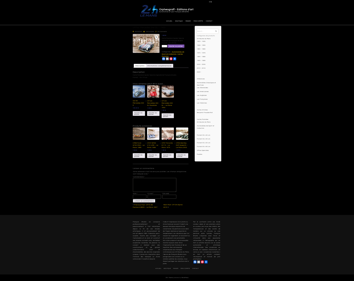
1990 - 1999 (201, 60)
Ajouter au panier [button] (138, 113)
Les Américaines (203, 91)
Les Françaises (202, 99)
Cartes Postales (202, 119)
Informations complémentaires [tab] (159, 66)
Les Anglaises (202, 95)
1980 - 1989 (201, 56)
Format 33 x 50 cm (203, 139)
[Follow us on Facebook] (209, 1)
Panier (188, 21)
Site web (165, 193)
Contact (209, 21)
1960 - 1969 (201, 49)
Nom (135, 193)
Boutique (179, 21)
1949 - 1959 (201, 45)
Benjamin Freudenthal (205, 112)
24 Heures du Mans (204, 38)
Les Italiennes (202, 103)
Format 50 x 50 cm (203, 142)
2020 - (199, 72)
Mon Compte (198, 21)
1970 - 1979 (201, 53)
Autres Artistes (202, 110)
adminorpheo (150, 31)
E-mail (151, 193)
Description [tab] (140, 66)
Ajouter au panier (176, 46)
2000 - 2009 (201, 64)
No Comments (162, 31)
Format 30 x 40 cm (203, 135)
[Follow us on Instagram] (211, 1)
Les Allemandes (202, 87)
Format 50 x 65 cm (203, 146)
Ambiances (201, 79)
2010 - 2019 (201, 68)
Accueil (169, 21)
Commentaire (139, 177)
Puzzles (199, 154)
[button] (156, 37)
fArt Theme (169, 277)
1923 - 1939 (201, 41)
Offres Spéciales (203, 150)
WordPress (184, 277)
